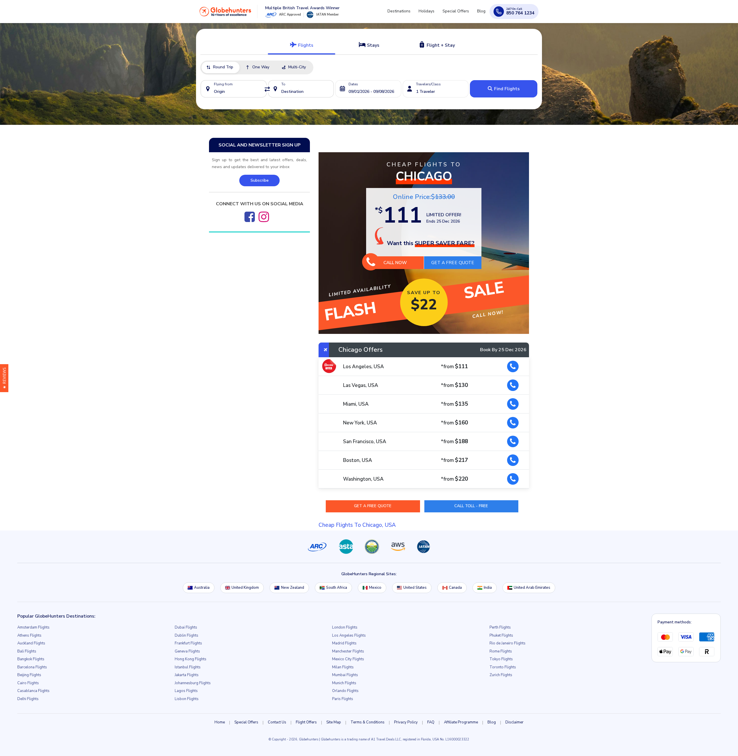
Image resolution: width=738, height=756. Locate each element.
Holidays (432, 13)
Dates (353, 84)
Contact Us (277, 722)
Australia (202, 587)
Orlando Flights (345, 690)
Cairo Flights (28, 683)
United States (415, 587)
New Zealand (292, 587)
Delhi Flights (28, 699)
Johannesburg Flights (193, 683)
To (283, 84)
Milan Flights (343, 667)
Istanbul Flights (188, 667)
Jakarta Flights (187, 675)
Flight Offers (306, 722)
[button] (4, 378)
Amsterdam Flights (33, 627)
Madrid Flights (344, 643)
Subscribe (260, 180)
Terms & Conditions (368, 722)
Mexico (375, 587)
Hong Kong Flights (190, 659)
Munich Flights (344, 683)
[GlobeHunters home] (225, 13)
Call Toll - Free (471, 506)
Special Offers (459, 13)
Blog (482, 13)
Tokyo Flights (501, 659)
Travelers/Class (428, 84)
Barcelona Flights (32, 667)
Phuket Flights (501, 635)
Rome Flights (501, 651)
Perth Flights (500, 627)
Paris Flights (342, 699)
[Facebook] (249, 217)
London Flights (344, 627)
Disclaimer (514, 722)
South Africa (336, 587)
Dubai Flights (186, 627)
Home (219, 722)
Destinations (407, 13)
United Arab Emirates (532, 587)
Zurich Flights (501, 675)
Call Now (395, 262)
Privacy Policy (406, 722)
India (488, 587)
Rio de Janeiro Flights (508, 643)
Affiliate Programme (461, 722)
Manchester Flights (348, 651)
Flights (305, 45)
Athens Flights (29, 635)
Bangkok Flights (30, 659)
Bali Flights (26, 651)
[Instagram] (264, 217)
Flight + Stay (440, 45)
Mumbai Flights (345, 675)
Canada (455, 587)
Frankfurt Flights (188, 643)
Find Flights (506, 89)
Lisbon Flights (187, 699)
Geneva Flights (187, 651)
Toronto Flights (503, 667)
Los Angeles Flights (349, 635)
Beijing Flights (29, 675)
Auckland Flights (31, 643)
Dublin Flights (186, 635)
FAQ (430, 722)
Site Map (333, 722)
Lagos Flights (186, 690)
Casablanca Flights (33, 690)
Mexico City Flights (348, 659)
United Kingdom (245, 587)
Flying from (223, 84)
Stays (372, 45)
